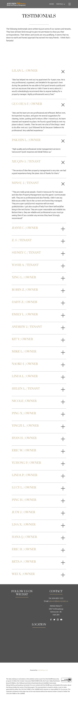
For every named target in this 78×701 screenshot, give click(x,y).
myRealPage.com (43, 670)
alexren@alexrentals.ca (58, 601)
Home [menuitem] (51, 4)
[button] (51, 620)
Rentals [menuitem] (59, 4)
